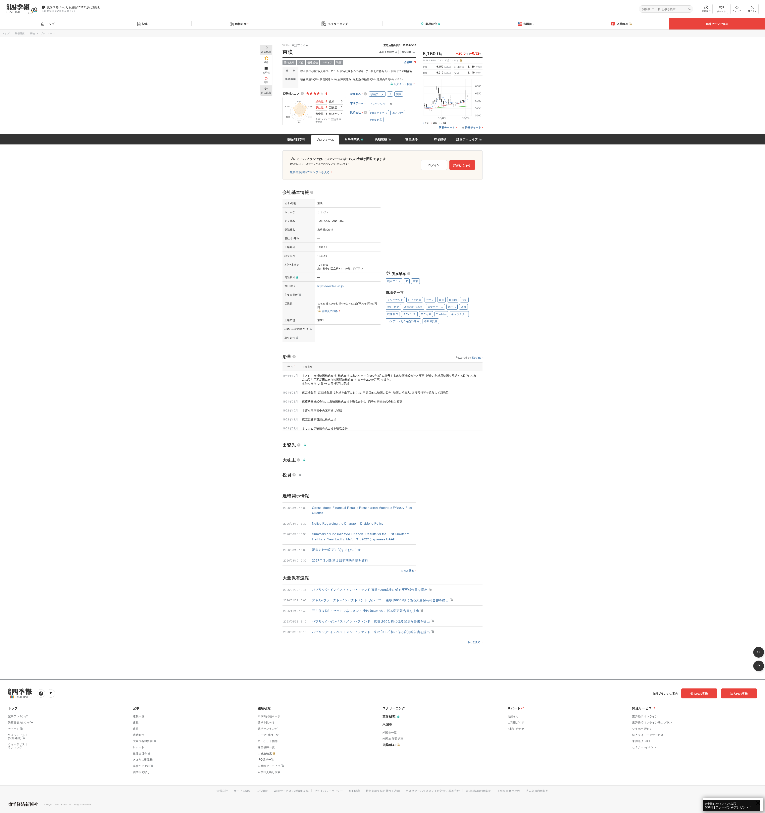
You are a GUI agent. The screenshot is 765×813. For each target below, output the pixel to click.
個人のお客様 (699, 693)
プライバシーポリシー (328, 791)
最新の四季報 (296, 139)
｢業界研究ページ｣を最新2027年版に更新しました (75, 7)
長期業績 (381, 139)
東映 (32, 33)
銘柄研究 (240, 24)
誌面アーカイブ (467, 139)
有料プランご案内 (717, 24)
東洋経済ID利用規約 (478, 791)
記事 (145, 24)
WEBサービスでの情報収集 (291, 791)
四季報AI (622, 24)
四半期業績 (352, 139)
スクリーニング (338, 24)
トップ (50, 24)
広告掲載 (262, 791)
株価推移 (440, 139)
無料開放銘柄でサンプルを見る (310, 172)
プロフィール (325, 139)
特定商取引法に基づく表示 (383, 791)
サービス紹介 (242, 791)
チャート (721, 11)
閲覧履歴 (706, 11)
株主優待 (411, 139)
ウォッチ (736, 11)
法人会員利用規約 (537, 791)
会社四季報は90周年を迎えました (60, 11)
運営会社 (222, 791)
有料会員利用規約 (508, 791)
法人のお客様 (739, 693)
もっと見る (407, 570)
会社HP (408, 62)
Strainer (477, 357)
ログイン (752, 10)
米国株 (527, 24)
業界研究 (431, 24)
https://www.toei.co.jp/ (330, 286)
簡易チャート (447, 127)
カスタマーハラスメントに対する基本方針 (433, 791)
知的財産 (354, 791)
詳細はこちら (462, 165)
